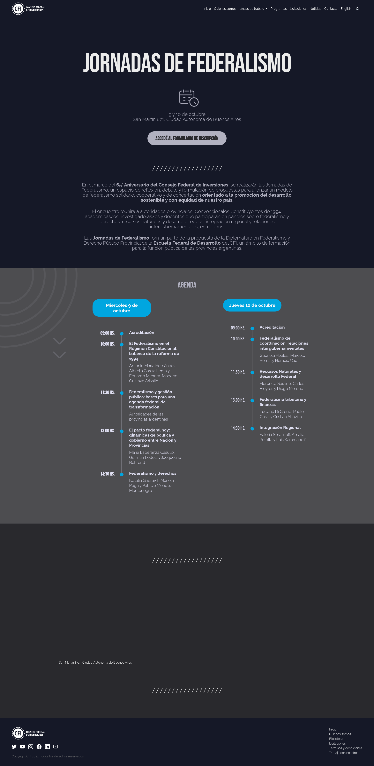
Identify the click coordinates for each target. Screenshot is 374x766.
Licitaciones (298, 9)
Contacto (331, 9)
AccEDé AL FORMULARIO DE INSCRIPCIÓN (187, 138)
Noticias (315, 9)
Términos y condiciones (345, 748)
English (346, 9)
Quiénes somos (225, 9)
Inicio (207, 9)
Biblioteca (336, 739)
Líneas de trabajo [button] (252, 9)
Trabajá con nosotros (343, 753)
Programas (279, 9)
